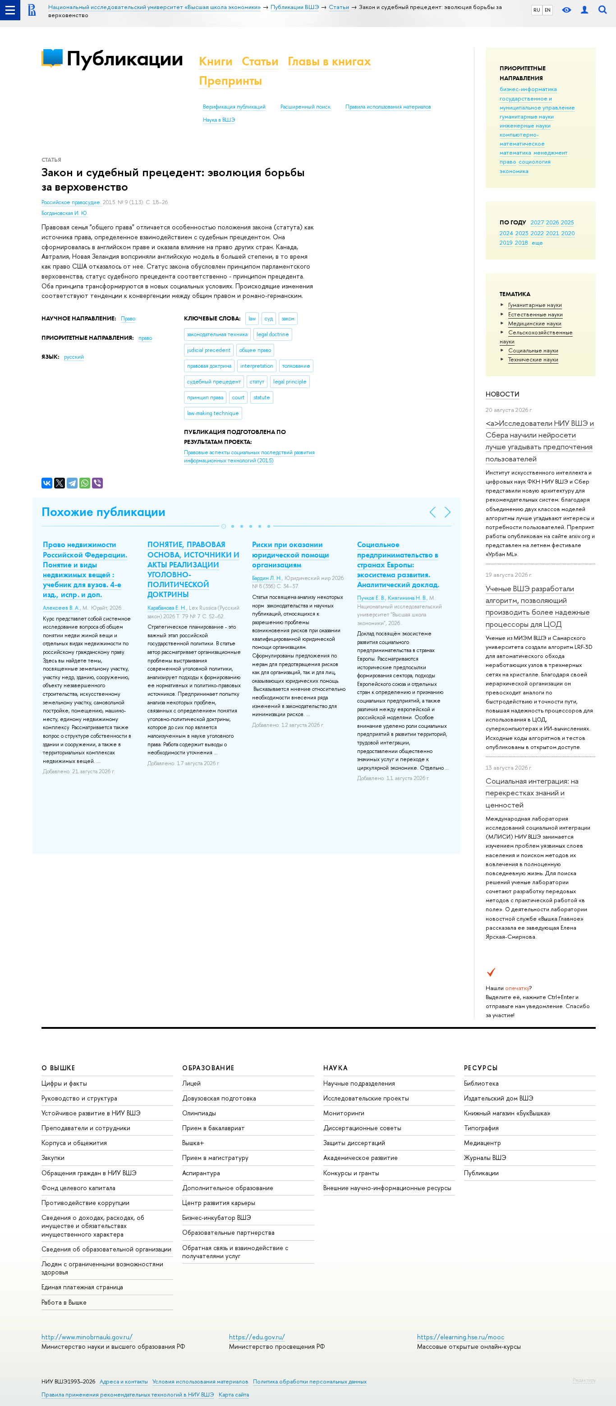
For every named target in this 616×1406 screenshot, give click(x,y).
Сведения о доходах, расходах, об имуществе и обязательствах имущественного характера (92, 1225)
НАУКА (335, 1068)
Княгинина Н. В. (407, 598)
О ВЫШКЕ (58, 1068)
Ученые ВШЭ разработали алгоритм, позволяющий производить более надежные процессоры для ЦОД (538, 606)
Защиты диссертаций (354, 1142)
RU (536, 10)
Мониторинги (343, 1113)
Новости (502, 394)
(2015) (249, 457)
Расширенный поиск (305, 106)
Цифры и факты (64, 1083)
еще (537, 242)
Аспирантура (201, 1173)
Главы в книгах (329, 61)
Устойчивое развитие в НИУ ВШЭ (91, 1113)
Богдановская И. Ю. (64, 213)
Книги (216, 61)
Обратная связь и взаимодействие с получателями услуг (235, 1251)
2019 (506, 242)
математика (515, 152)
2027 (537, 222)
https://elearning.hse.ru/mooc (460, 1337)
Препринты (230, 80)
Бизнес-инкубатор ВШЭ (216, 1217)
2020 (568, 233)
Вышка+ (193, 1142)
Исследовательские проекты (366, 1098)
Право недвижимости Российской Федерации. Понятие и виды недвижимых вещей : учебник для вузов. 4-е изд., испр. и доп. (85, 569)
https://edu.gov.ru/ (257, 1337)
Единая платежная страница (82, 1287)
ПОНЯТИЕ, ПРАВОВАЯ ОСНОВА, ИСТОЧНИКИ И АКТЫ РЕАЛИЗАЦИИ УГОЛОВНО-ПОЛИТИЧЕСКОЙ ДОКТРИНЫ (193, 569)
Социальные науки (533, 350)
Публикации (124, 58)
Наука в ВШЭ (219, 119)
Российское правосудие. (72, 202)
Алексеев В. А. (61, 608)
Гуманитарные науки (535, 305)
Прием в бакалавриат (213, 1127)
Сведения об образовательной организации (106, 1249)
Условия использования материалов (200, 1381)
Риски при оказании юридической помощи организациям (290, 554)
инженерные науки (525, 125)
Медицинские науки (534, 323)
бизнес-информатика (528, 89)
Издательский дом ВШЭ (498, 1098)
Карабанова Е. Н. (166, 608)
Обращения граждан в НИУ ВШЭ (89, 1173)
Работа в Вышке (64, 1302)
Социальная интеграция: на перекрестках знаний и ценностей (532, 793)
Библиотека (481, 1083)
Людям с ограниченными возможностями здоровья (102, 1268)
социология (535, 161)
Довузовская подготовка (219, 1098)
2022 (537, 233)
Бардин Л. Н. (267, 578)
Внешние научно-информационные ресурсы (387, 1187)
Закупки (52, 1157)
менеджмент (550, 152)
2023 (522, 233)
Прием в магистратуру (215, 1157)
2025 (567, 222)
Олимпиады (199, 1113)
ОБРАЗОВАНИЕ (208, 1068)
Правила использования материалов (388, 106)
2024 (506, 233)
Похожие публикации (103, 512)
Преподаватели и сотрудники (85, 1127)
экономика (514, 171)
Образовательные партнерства (228, 1232)
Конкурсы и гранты (351, 1173)
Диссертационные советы (362, 1127)
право (508, 161)
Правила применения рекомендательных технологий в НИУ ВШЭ (127, 1394)
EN (548, 10)
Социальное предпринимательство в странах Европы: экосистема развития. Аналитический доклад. (398, 564)
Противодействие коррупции (85, 1202)
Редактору (584, 1380)
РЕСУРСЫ (481, 1068)
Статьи (260, 61)
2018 (521, 242)
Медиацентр (482, 1142)
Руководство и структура (79, 1098)
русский (74, 357)
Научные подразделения (359, 1083)
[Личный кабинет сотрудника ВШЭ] (584, 10)
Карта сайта (234, 1394)
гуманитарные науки (527, 116)
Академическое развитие (360, 1157)
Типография (481, 1127)
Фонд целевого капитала (78, 1187)
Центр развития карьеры (218, 1202)
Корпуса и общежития (74, 1142)
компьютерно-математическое (522, 138)
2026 (552, 222)
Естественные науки (535, 314)
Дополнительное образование (227, 1187)
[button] (223, 526)
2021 (552, 233)
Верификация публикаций (234, 106)
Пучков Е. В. (371, 598)
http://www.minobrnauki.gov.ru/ (87, 1337)
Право (128, 318)
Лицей (191, 1083)
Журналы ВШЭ (485, 1157)
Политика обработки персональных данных (310, 1381)
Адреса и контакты (124, 1381)
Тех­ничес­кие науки (533, 359)
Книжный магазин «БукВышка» (507, 1113)
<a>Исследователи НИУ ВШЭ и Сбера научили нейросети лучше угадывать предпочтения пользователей (540, 441)
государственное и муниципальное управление (537, 102)
